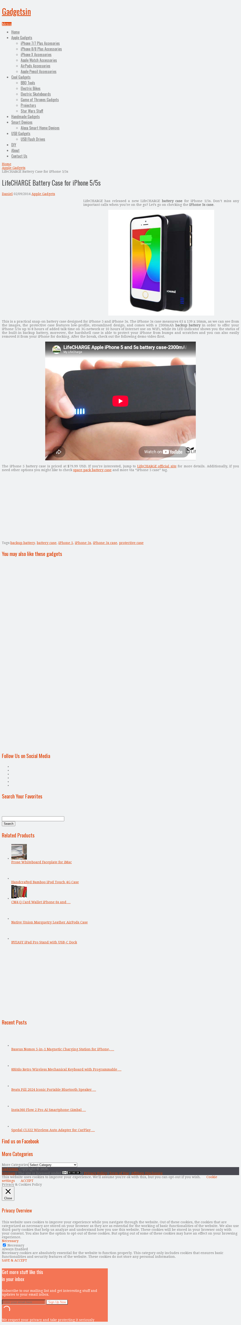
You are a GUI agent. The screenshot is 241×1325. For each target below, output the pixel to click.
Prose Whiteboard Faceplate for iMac (41, 862)
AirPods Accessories (35, 66)
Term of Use (119, 1173)
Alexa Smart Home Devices (40, 128)
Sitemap (8, 1173)
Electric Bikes (30, 88)
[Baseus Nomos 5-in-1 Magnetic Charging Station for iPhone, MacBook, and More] (19, 1045)
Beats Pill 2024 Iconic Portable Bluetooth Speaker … (53, 1089)
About (15, 150)
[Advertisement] (41, 232)
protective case (131, 543)
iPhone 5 (65, 543)
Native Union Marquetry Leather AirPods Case (49, 922)
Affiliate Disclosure (147, 1173)
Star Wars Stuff (32, 111)
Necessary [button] (10, 1241)
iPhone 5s (83, 543)
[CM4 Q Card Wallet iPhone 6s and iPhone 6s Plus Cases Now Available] (19, 898)
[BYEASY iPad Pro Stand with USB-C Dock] (19, 938)
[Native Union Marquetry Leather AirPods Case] (19, 918)
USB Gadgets (20, 133)
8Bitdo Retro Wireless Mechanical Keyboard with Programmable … (66, 1069)
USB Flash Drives (33, 139)
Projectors (28, 105)
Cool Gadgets (21, 77)
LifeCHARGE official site (157, 466)
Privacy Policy (95, 1173)
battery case (46, 543)
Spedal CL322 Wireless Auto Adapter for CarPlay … (53, 1130)
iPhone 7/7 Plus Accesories (40, 43)
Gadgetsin (16, 11)
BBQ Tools (28, 83)
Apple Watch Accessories (39, 60)
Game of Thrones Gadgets (40, 99)
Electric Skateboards (36, 94)
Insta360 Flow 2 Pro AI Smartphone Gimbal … (48, 1110)
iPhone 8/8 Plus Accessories (41, 49)
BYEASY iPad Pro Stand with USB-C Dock (44, 942)
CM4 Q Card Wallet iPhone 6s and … (41, 902)
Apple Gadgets (21, 37)
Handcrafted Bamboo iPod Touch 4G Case (45, 882)
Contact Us (19, 156)
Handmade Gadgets (25, 116)
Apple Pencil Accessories (38, 71)
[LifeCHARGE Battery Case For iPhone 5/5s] (161, 314)
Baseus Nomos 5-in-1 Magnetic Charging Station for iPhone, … (62, 1049)
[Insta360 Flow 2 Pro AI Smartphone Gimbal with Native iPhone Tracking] (19, 1106)
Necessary (16, 1245)
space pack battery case (92, 470)
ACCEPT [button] (27, 1181)
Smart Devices (21, 122)
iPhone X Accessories (36, 54)
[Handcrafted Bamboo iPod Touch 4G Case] (19, 878)
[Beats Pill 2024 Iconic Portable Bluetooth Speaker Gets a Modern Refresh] (19, 1086)
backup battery (22, 543)
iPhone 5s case (105, 543)
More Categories (15, 1165)
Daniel (7, 194)
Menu (7, 24)
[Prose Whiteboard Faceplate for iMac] (19, 858)
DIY (13, 145)
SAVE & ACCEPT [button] (14, 1260)
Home (15, 32)
